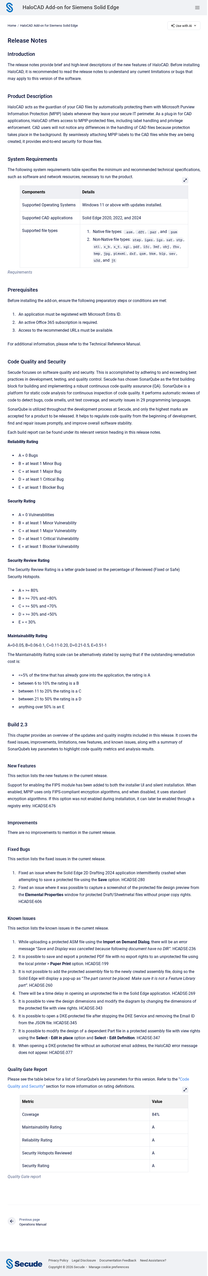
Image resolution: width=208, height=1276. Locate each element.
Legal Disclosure (84, 1260)
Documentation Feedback (117, 1260)
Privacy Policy (58, 1260)
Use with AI (184, 26)
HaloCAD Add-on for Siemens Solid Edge (71, 7)
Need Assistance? (153, 1260)
